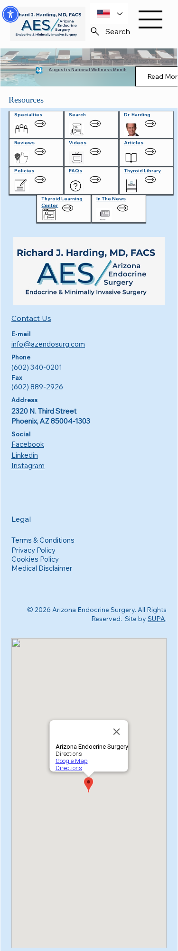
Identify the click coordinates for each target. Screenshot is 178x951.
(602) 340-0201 (36, 367)
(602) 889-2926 (37, 386)
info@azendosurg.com (48, 343)
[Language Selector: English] (109, 13)
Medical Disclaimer (41, 568)
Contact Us (31, 318)
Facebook (27, 444)
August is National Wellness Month (88, 69)
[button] (10, 14)
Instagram (28, 465)
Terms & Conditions (43, 540)
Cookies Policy (35, 559)
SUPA (156, 618)
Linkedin (24, 455)
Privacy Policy (33, 550)
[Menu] (145, 19)
